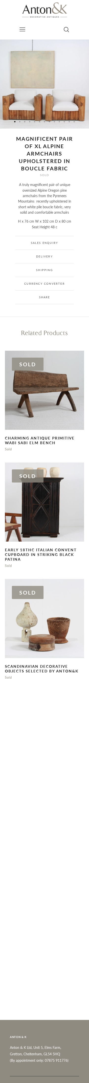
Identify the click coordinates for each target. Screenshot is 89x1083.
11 (64, 121)
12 (69, 121)
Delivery (44, 256)
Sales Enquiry (44, 242)
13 (74, 121)
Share (44, 297)
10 (59, 121)
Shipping (44, 270)
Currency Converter (44, 283)
